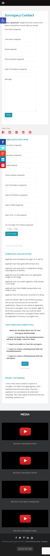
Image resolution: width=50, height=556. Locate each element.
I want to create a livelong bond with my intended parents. (25, 350)
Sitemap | (45, 542)
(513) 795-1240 (26, 549)
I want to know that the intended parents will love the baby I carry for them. (25, 338)
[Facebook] (3, 142)
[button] (3, 20)
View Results (25, 368)
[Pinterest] (3, 165)
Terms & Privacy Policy (14, 245)
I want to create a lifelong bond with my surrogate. (24, 357)
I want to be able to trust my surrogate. (25, 344)
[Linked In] (3, 159)
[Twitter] (3, 148)
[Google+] (3, 153)
